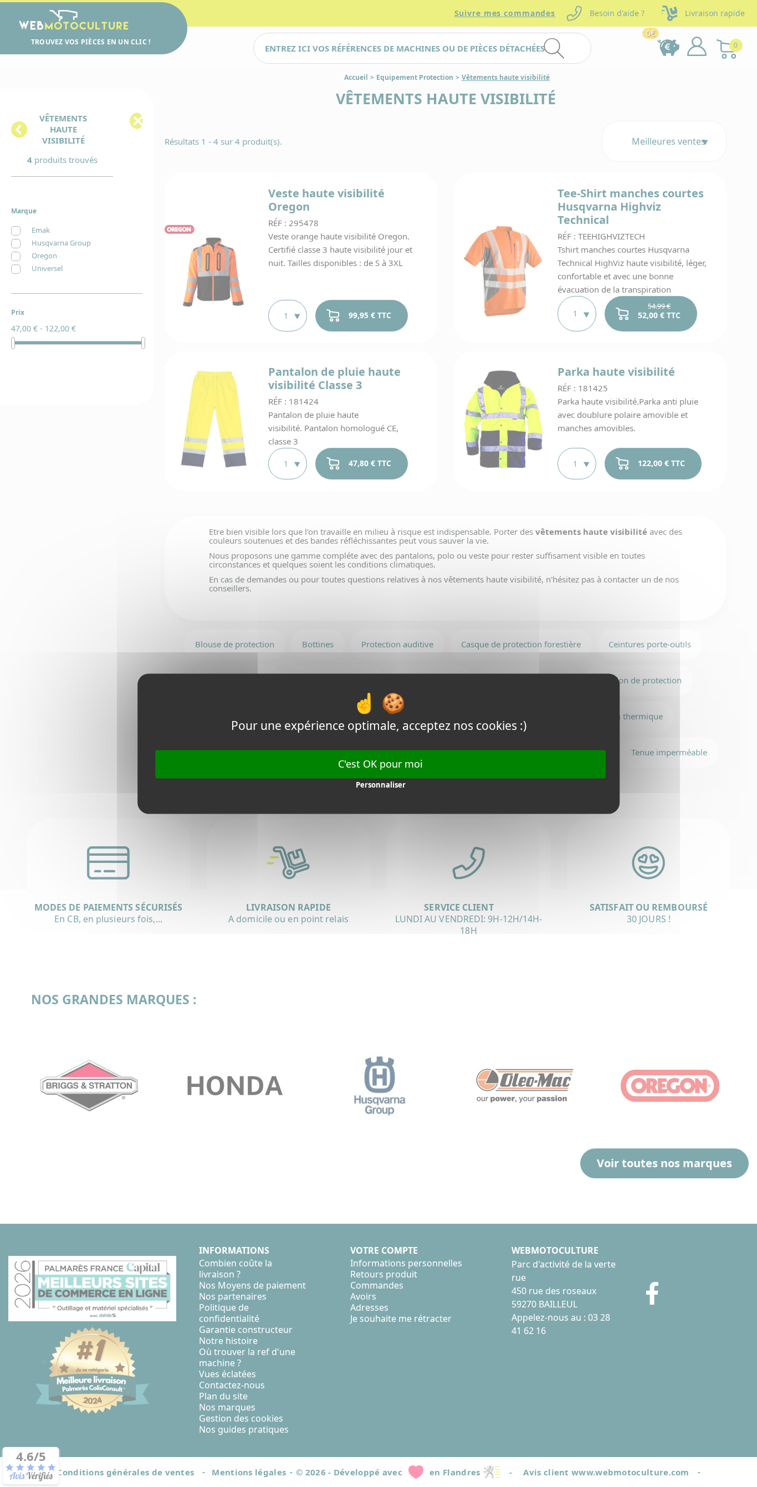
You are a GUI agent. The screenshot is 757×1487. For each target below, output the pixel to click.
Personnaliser (381, 785)
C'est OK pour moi (380, 763)
